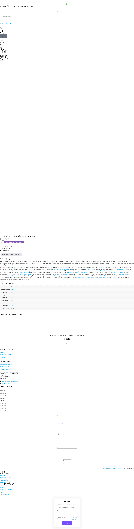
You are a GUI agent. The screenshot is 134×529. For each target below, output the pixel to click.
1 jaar (12, 305)
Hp (1, 46)
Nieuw (12, 303)
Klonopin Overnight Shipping (14, 276)
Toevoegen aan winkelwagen (14, 242)
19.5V (12, 292)
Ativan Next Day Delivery (26, 274)
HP (11, 287)
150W (12, 297)
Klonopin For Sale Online (102, 277)
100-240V (13, 289)
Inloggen (67, 523)
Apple (2, 40)
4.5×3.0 (12, 300)
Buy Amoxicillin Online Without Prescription (81, 277)
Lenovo (3, 50)
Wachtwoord (60, 510)
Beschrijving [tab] (5, 254)
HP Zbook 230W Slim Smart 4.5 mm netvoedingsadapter (67, 335)
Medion (3, 52)
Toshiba (3, 56)
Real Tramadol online (122, 269)
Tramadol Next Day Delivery (123, 274)
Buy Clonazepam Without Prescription (77, 272)
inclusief (13, 308)
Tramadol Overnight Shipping (61, 269)
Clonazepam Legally (23, 272)
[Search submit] (1, 19)
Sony (2, 60)
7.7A (12, 295)
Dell (2, 48)
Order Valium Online (18, 267)
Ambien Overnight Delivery (116, 272)
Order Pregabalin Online (60, 276)
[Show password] (76, 514)
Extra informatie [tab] (16, 254)
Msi (1, 54)
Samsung (4, 58)
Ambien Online (58, 271)
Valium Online (90, 269)
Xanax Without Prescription (103, 276)
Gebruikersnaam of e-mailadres (65, 504)
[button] (65, 343)
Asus (2, 44)
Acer (2, 42)
